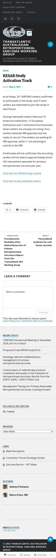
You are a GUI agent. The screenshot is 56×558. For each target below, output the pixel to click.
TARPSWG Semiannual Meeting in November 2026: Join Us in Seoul (27, 342)
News (6, 70)
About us (7, 2)
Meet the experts (24, 2)
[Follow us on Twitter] (5, 18)
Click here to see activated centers (22, 181)
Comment (43, 312)
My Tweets (9, 411)
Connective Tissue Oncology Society (25, 457)
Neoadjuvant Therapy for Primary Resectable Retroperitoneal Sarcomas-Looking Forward (27, 388)
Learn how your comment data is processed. (28, 320)
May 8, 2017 (15, 86)
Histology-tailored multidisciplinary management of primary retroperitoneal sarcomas (21, 360)
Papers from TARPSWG (14, 7)
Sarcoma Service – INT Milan (21, 464)
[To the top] (50, 539)
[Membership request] (12, 18)
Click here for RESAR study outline (22, 173)
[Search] (18, 18)
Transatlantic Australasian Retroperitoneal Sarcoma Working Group (20, 47)
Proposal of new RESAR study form (21, 350)
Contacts (31, 12)
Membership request (13, 12)
